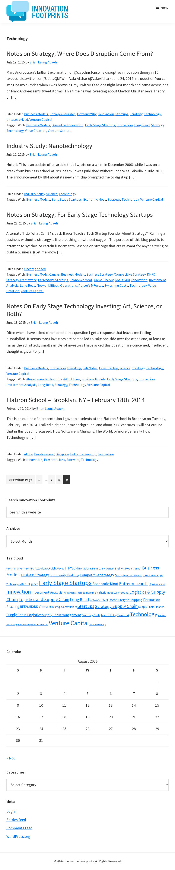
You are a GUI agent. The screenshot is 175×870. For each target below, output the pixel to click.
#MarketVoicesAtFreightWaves (47, 568)
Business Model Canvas (43, 274)
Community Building (64, 575)
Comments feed (19, 827)
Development (44, 454)
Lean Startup (108, 368)
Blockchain (108, 568)
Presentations (54, 459)
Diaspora (62, 454)
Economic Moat (94, 199)
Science (51, 194)
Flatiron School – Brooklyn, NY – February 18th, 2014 (75, 400)
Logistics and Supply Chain (44, 599)
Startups (121, 114)
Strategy (136, 114)
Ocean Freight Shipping (126, 600)
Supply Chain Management (61, 615)
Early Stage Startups (100, 125)
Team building (109, 615)
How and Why (86, 114)
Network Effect (48, 285)
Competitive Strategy (130, 274)
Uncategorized (17, 119)
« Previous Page (20, 480)
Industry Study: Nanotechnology (49, 146)
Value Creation (35, 130)
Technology (152, 114)
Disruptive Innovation (67, 125)
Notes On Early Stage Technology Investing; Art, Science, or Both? (84, 310)
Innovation (106, 114)
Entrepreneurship (63, 114)
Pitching (12, 606)
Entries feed (16, 819)
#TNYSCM (71, 568)
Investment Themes (74, 592)
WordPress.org (18, 836)
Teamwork (123, 615)
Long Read (142, 125)
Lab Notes (90, 368)
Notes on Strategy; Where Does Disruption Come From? (79, 53)
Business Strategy (99, 274)
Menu (165, 7)
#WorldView (71, 379)
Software (73, 459)
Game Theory (103, 280)
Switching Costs (116, 285)
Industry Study (34, 194)
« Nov (10, 758)
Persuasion (151, 599)
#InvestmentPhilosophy (44, 379)
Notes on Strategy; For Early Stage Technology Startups (79, 214)
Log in (11, 811)
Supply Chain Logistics (24, 615)
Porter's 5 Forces (90, 285)
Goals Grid (122, 280)
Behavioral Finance (90, 568)
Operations (68, 285)
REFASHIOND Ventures (36, 607)
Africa (28, 454)
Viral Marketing (97, 624)
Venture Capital (40, 119)
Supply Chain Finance (151, 607)
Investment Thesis (96, 592)
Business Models (36, 114)
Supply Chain (125, 606)
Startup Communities (64, 607)
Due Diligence (29, 584)
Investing (74, 368)
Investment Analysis (21, 385)
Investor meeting (117, 592)
